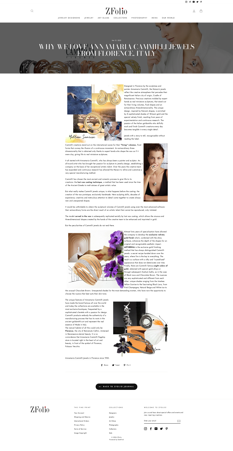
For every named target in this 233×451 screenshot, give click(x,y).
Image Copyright (80, 433)
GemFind (121, 440)
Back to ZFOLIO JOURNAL (118, 386)
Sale (110, 433)
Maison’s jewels (159, 89)
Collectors (120, 18)
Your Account (79, 413)
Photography (139, 18)
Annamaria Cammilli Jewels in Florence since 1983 (87, 358)
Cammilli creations (73, 145)
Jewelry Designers (69, 18)
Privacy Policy (79, 425)
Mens (155, 18)
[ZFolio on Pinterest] (166, 428)
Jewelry (89, 18)
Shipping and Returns (82, 417)
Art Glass (103, 18)
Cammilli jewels (123, 206)
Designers (112, 413)
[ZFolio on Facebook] (150, 428)
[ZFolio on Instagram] (145, 428)
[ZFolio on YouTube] (156, 428)
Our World (168, 18)
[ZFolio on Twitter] (161, 428)
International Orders (81, 421)
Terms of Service (80, 429)
